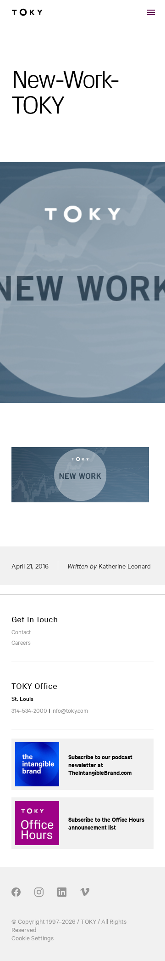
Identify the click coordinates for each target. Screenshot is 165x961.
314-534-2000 (29, 710)
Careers (21, 642)
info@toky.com (69, 710)
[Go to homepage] (27, 12)
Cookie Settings (32, 937)
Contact (21, 631)
